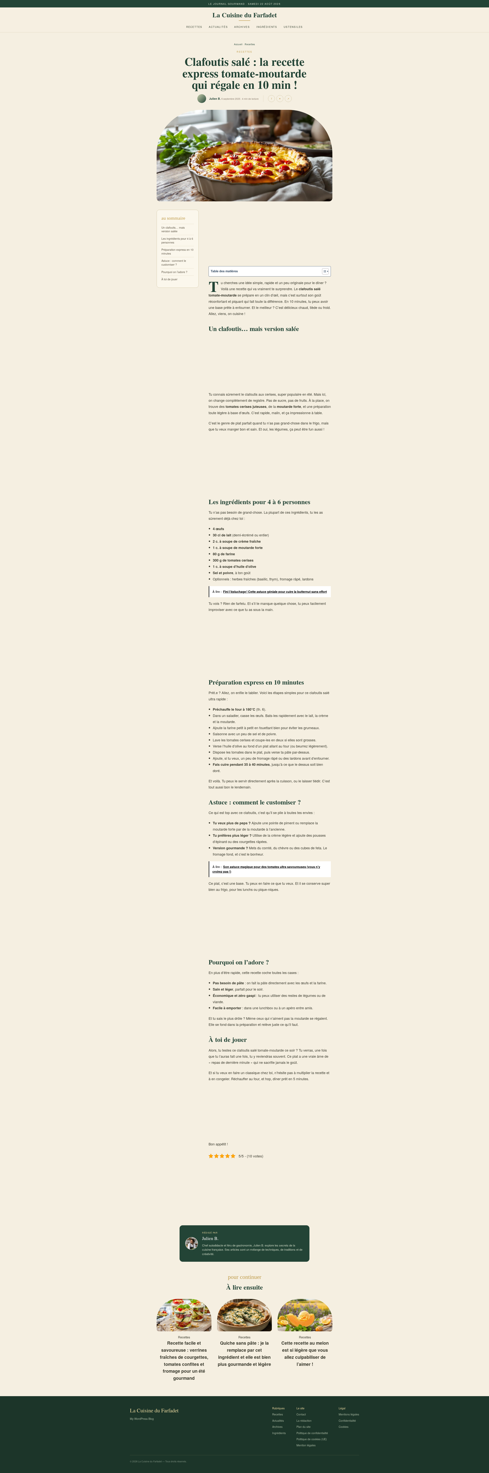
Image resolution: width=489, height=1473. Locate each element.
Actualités (218, 27)
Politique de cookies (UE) (311, 1439)
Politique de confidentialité (312, 1433)
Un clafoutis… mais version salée (173, 229)
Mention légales (306, 1445)
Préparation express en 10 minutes (177, 251)
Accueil (238, 44)
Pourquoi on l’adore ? (174, 272)
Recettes (194, 27)
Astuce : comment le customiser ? (173, 262)
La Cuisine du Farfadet (244, 15)
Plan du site (303, 1427)
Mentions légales (349, 1414)
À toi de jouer (169, 279)
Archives (242, 27)
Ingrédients (266, 27)
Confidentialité (347, 1420)
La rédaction (304, 1420)
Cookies (343, 1427)
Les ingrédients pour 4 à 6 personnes (177, 240)
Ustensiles (293, 27)
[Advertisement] (270, 238)
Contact (301, 1414)
